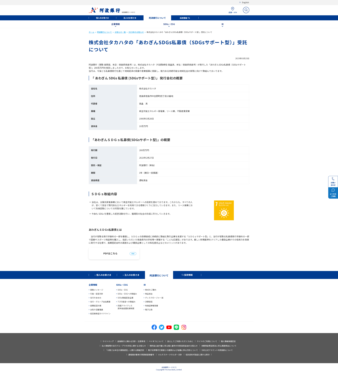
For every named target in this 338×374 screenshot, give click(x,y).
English (245, 2)
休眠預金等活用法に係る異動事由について (218, 345)
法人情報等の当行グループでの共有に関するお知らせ (124, 345)
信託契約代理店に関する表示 (198, 354)
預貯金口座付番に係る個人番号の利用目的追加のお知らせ (174, 345)
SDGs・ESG (169, 24)
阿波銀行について (157, 17)
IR (223, 24)
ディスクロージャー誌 (154, 297)
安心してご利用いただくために (180, 341)
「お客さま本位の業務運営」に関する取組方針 (124, 350)
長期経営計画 (95, 305)
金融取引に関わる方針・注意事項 (131, 341)
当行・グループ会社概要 (100, 301)
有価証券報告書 (151, 305)
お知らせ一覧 (120, 32)
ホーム (91, 32)
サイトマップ (108, 341)
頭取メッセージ (96, 289)
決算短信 (148, 301)
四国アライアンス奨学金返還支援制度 (126, 307)
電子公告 (148, 309)
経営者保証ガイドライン (100, 313)
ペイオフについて (156, 341)
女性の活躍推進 (96, 309)
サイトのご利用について (207, 341)
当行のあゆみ (95, 297)
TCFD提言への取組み (126, 301)
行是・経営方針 (96, 293)
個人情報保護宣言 (228, 341)
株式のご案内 (150, 289)
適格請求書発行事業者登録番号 (141, 354)
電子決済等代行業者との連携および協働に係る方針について (173, 350)
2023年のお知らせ (136, 32)
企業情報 (115, 24)
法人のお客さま (129, 18)
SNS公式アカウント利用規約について (217, 350)
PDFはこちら (110, 253)
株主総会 (148, 293)
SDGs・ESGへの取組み (127, 293)
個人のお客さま (102, 18)
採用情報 (183, 18)
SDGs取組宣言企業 (125, 297)
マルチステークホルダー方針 (170, 354)
